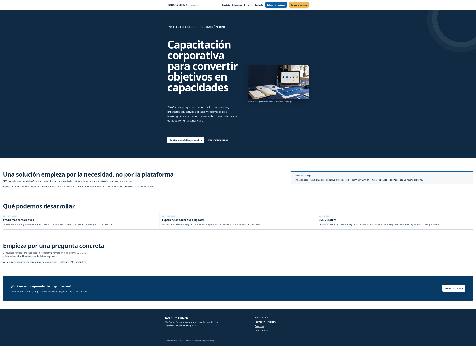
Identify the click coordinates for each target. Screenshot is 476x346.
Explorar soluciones (218, 140)
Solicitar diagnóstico (276, 5)
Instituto (226, 5)
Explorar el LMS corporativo (72, 262)
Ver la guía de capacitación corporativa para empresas (30, 262)
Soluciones (237, 5)
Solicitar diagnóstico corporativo (186, 140)
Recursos (248, 5)
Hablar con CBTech (454, 288)
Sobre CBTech (261, 317)
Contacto (259, 5)
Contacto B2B (261, 330)
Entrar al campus (299, 5)
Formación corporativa (265, 321)
